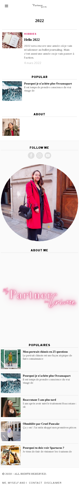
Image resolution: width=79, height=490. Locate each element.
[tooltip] (11, 127)
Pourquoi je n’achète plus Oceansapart (48, 83)
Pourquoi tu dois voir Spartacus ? (43, 447)
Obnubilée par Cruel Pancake (41, 423)
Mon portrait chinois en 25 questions (45, 351)
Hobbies (30, 34)
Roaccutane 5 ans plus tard (39, 399)
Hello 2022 (32, 39)
